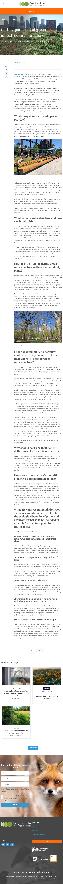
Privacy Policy (10, 879)
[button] (38, 175)
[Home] (31, 7)
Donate (31, 11)
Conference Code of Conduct (25, 879)
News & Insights (12, 19)
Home (3, 19)
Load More (33, 748)
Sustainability (35, 66)
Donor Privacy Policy (39, 834)
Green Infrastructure (21, 66)
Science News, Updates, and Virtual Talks (15, 799)
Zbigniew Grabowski (21, 74)
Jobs (33, 826)
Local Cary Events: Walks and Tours (15, 796)
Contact (35, 830)
